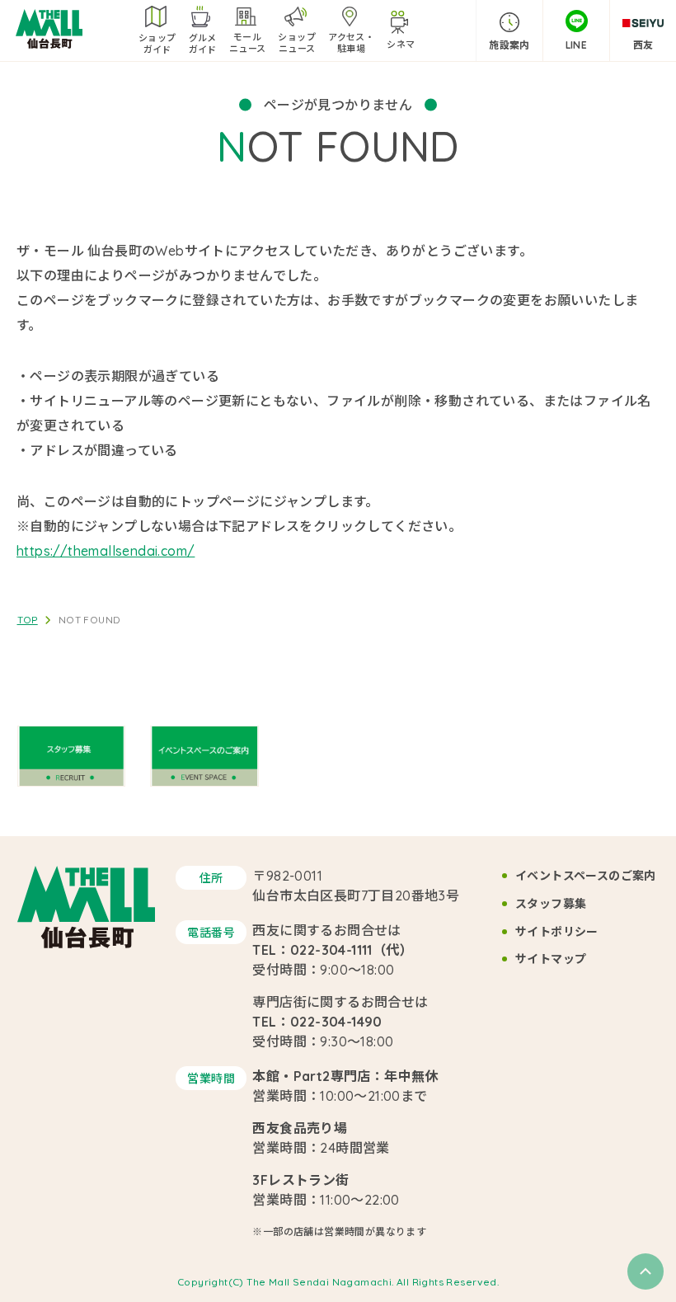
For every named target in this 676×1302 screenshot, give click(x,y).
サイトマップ (550, 959)
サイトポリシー (557, 931)
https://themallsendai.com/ (105, 551)
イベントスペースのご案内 (585, 875)
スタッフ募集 (550, 903)
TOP (27, 619)
